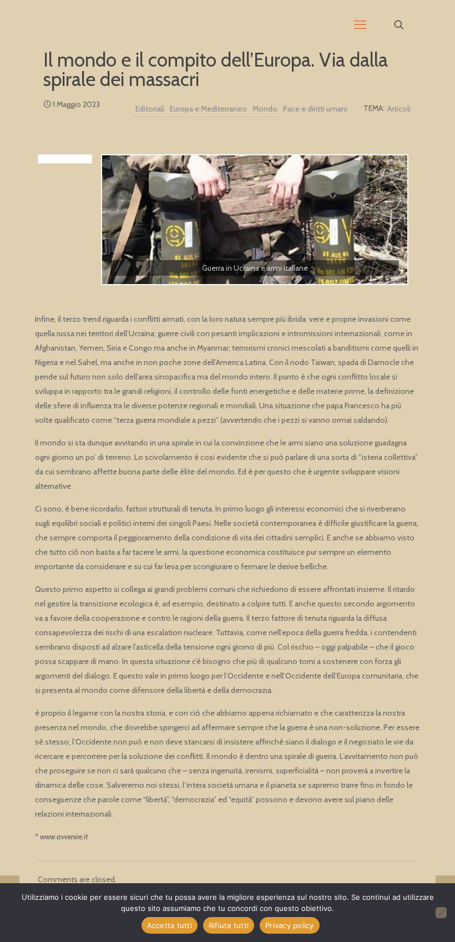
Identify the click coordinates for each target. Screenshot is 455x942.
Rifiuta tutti (229, 925)
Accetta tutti (169, 925)
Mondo (264, 109)
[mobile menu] (360, 25)
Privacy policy (289, 925)
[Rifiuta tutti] (441, 912)
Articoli (399, 109)
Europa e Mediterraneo (208, 109)
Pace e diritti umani (315, 109)
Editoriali (149, 109)
